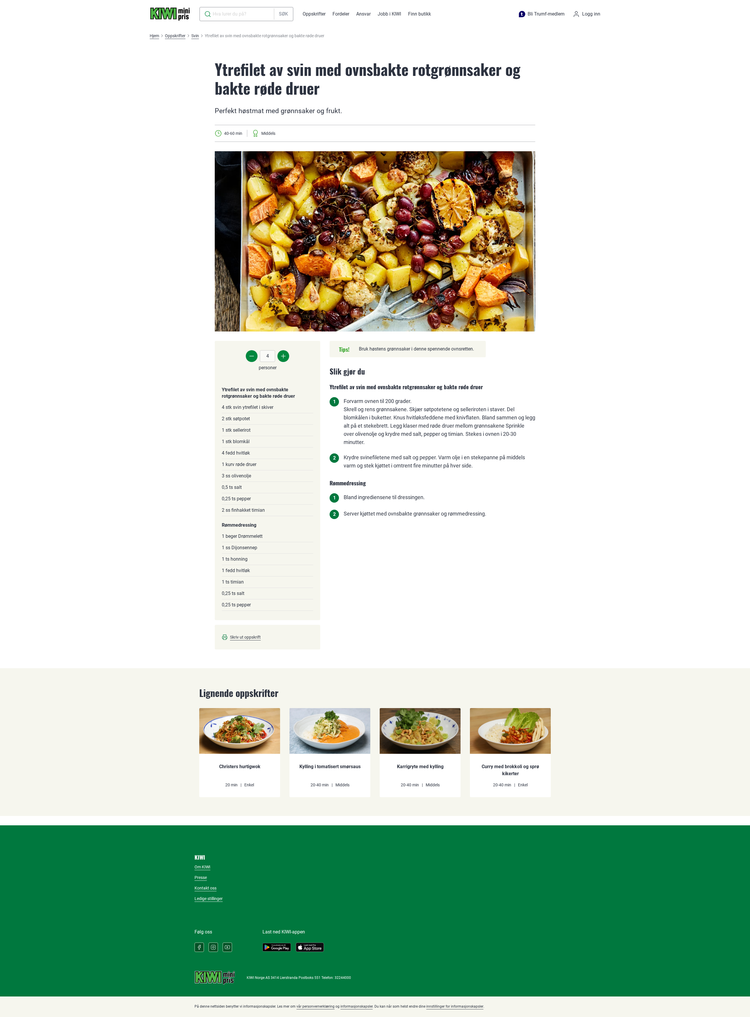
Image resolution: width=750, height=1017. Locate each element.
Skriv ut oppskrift (245, 637)
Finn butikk (419, 14)
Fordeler (341, 14)
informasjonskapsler (356, 1006)
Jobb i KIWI (389, 14)
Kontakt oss (206, 888)
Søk (283, 14)
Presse (201, 877)
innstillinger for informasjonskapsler (454, 1006)
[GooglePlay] (276, 947)
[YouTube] (227, 947)
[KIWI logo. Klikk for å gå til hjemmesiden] (170, 14)
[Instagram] (213, 947)
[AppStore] (310, 947)
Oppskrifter (314, 14)
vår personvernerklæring (315, 1006)
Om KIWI (202, 867)
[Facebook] (199, 947)
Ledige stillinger (209, 898)
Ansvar (363, 14)
